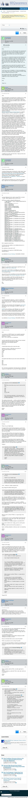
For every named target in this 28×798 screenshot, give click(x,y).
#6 (25, 295)
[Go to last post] (15, 775)
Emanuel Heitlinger (11, 254)
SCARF (3, 309)
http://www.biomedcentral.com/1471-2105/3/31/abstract (13, 173)
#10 (25, 471)
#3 (25, 167)
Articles (9, 743)
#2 (25, 93)
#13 (25, 626)
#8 (25, 380)
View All (5, 747)
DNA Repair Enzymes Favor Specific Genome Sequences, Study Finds (12, 779)
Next (24, 33)
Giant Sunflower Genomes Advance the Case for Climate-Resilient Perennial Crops (13, 759)
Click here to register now (20, 16)
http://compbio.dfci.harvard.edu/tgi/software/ (10, 111)
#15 (25, 686)
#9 (25, 421)
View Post (18, 382)
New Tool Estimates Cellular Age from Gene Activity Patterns (13, 773)
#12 (25, 607)
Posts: (6, 42)
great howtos (23, 304)
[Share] (26, 42)
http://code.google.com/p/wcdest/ (8, 271)
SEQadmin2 (8, 741)
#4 (25, 193)
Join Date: (7, 41)
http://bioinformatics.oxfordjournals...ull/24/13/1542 (12, 176)
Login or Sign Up (23, 8)
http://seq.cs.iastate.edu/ (11, 267)
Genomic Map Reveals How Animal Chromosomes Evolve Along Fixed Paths (14, 766)
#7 (25, 330)
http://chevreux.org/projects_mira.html (16, 275)
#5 (25, 264)
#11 (25, 542)
